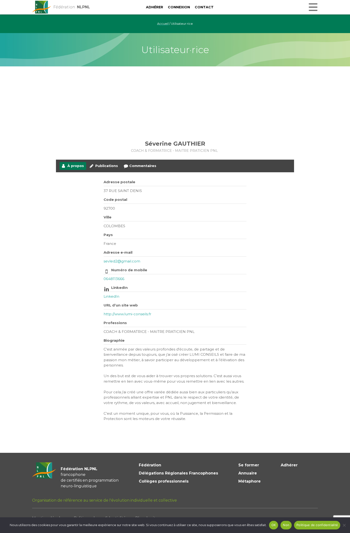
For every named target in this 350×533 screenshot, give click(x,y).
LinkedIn (119, 287)
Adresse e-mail (118, 252)
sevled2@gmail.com (122, 261)
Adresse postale (119, 182)
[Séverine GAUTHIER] (175, 114)
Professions (115, 323)
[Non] (344, 525)
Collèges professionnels (164, 481)
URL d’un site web (121, 305)
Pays (108, 234)
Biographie (114, 340)
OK (273, 525)
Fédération (150, 465)
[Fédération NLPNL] (41, 7)
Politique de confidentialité (317, 525)
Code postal (115, 199)
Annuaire (247, 473)
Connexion (179, 7)
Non (286, 525)
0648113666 (114, 278)
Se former (248, 465)
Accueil (163, 23)
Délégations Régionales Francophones (178, 473)
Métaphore (249, 481)
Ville (107, 217)
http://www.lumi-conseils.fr (127, 314)
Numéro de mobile (129, 270)
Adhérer (154, 7)
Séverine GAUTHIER (175, 143)
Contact (204, 7)
